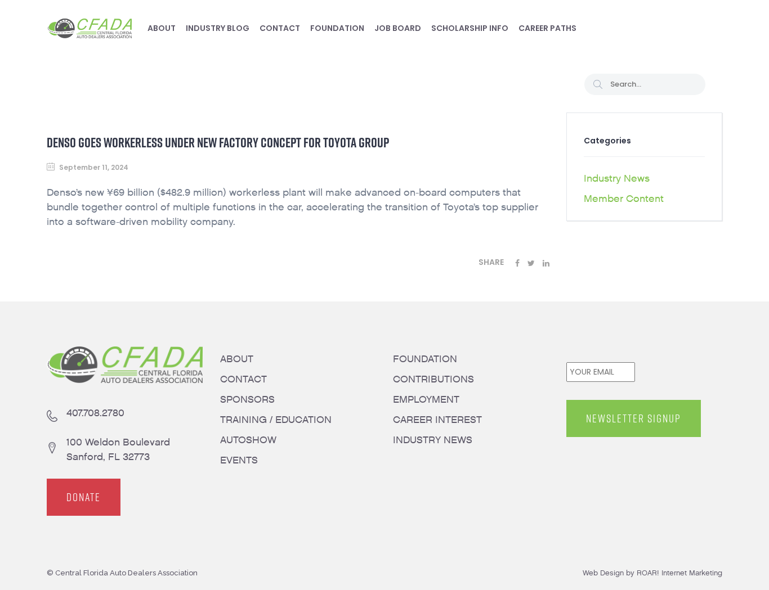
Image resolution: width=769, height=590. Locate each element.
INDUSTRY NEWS (432, 440)
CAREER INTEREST (437, 419)
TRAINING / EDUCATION (276, 419)
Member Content (624, 198)
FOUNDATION (425, 359)
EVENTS (239, 460)
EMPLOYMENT (426, 399)
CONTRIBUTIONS (433, 379)
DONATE (83, 497)
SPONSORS (247, 399)
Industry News (617, 178)
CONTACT (243, 379)
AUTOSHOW (248, 440)
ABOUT (236, 359)
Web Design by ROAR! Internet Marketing (652, 573)
